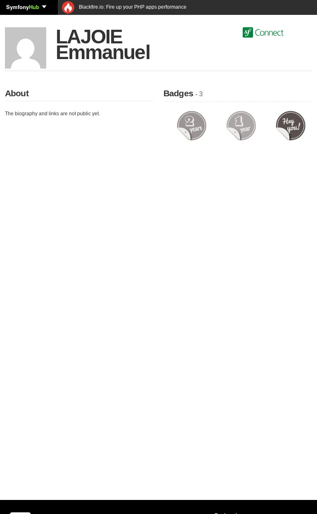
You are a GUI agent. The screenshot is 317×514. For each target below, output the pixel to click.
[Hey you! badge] (290, 125)
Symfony (22, 7)
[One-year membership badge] (241, 125)
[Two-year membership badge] (191, 125)
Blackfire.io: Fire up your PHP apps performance (132, 7)
